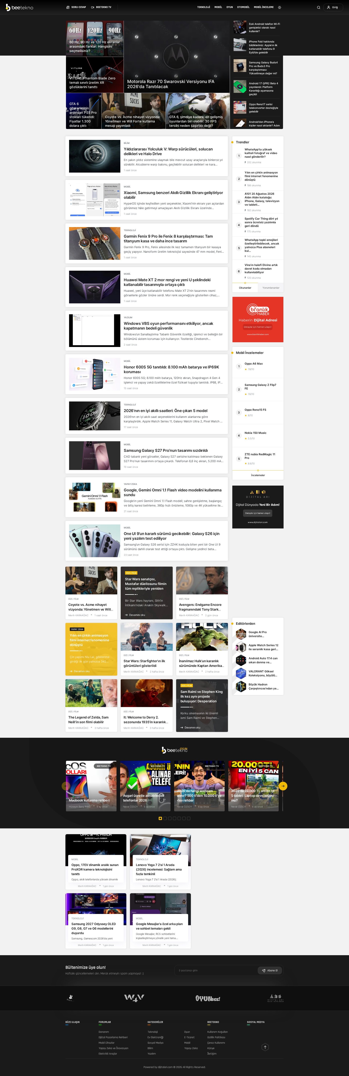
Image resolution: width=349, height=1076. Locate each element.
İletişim (211, 1054)
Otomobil (243, 7)
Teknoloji (203, 7)
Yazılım (128, 317)
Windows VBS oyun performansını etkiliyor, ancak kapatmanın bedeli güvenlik (168, 325)
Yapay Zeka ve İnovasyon (113, 1048)
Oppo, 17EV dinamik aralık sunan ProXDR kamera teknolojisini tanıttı (95, 869)
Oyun (229, 7)
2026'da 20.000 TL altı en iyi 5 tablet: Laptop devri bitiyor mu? (253, 795)
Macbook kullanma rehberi (89, 800)
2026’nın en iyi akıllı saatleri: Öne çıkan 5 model (165, 410)
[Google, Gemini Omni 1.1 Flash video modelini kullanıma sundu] (94, 497)
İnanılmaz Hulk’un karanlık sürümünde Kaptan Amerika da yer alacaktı (200, 665)
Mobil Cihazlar (107, 1043)
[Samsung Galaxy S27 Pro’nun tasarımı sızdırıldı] (94, 455)
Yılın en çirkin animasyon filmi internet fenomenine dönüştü (89, 640)
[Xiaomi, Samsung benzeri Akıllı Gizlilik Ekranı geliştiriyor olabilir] (94, 199)
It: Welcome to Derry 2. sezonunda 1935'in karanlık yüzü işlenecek (145, 722)
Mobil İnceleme (264, 7)
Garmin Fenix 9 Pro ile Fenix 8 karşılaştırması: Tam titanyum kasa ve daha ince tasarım (168, 238)
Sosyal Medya (155, 1043)
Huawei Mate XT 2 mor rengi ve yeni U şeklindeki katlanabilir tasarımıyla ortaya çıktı (167, 282)
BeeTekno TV (104, 766)
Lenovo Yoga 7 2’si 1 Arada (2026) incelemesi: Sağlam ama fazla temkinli (159, 869)
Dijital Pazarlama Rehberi (113, 1037)
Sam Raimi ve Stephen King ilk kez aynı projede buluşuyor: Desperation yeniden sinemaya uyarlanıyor (201, 701)
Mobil (218, 7)
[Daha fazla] (279, 7)
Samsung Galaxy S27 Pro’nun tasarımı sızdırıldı (166, 450)
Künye (210, 1048)
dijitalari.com (165, 1067)
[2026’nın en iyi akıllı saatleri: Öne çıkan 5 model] (94, 415)
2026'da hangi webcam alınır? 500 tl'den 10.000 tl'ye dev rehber (199, 795)
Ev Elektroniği (155, 1037)
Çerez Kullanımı (216, 1043)
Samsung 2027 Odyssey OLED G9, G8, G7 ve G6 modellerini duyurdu (93, 928)
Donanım (104, 1032)
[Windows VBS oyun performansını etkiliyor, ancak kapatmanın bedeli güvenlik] (94, 330)
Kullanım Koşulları (217, 1032)
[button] (283, 786)
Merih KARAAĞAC (78, 615)
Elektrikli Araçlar (108, 1054)
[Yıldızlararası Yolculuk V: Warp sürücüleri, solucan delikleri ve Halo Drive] (94, 156)
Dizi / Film (73, 599)
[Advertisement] (258, 589)
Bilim (126, 143)
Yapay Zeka (130, 484)
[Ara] (318, 7)
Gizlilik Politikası (216, 1037)
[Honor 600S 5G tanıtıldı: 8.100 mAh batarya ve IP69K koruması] (94, 374)
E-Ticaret (189, 1037)
